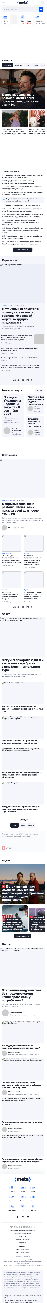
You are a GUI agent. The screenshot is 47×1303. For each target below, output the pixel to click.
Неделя (31, 825)
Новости (12, 1191)
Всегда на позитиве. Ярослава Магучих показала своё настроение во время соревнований (21, 809)
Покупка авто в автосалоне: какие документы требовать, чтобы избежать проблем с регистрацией (21, 1085)
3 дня (23, 825)
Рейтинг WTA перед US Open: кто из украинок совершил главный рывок (19, 741)
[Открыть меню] (3, 2)
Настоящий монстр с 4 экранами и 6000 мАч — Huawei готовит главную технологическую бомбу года (16, 337)
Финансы (23, 1201)
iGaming (33, 1210)
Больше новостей (21, 380)
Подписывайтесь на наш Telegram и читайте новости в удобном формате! (23, 200)
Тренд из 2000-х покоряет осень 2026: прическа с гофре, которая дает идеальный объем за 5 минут (20, 366)
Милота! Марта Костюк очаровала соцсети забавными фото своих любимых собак (23, 709)
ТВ (23, 1210)
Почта (23, 1191)
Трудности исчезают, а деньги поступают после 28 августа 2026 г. (36, 422)
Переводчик (12, 1210)
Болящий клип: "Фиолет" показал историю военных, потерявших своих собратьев (33, 595)
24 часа (14, 825)
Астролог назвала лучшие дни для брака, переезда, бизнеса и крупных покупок (22, 1160)
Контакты (22, 1236)
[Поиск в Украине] (41, 9)
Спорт (27, 65)
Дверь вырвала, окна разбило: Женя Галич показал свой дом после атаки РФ (20, 509)
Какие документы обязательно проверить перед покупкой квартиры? (21, 1046)
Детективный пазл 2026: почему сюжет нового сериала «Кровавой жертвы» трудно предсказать (21, 315)
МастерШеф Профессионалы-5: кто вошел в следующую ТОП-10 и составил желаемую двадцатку (33, 560)
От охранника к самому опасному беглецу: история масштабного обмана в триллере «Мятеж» (15, 918)
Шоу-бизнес (7, 65)
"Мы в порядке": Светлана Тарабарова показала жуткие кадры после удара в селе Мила (14, 131)
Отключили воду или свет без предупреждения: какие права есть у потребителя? (22, 995)
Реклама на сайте (23, 1240)
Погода (35, 65)
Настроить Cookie (23, 1249)
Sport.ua (22, 1243)
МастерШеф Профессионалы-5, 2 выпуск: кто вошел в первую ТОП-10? (10, 595)
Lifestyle (18, 65)
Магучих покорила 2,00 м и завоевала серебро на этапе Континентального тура (23, 665)
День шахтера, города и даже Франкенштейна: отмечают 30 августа (19, 349)
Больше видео (21, 936)
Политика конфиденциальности (22, 1227)
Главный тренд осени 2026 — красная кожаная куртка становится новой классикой (20, 835)
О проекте (22, 1246)
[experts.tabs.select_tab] (37, 390)
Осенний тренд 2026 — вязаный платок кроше (19, 358)
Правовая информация (22, 1233)
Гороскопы (12, 1201)
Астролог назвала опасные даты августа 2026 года (22, 1123)
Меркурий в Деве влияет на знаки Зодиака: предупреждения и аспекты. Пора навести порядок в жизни (36, 400)
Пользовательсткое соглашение (22, 1230)
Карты (33, 1201)
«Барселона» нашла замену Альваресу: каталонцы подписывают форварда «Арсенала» (22, 774)
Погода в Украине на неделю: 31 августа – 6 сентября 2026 (12, 405)
